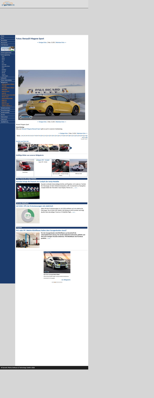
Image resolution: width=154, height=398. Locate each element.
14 (52, 136)
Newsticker (4, 40)
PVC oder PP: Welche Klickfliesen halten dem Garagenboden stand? (41, 230)
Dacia (3, 60)
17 (61, 136)
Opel (3, 68)
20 (69, 136)
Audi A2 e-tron (5, 91)
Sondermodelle (5, 112)
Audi (3, 56)
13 (49, 136)
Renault (4, 71)
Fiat (3, 61)
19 (66, 136)
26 (86, 136)
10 (41, 136)
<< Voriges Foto (42, 42)
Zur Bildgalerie (66, 280)
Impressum (4, 119)
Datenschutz (4, 117)
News (2, 38)
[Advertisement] (44, 21)
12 (46, 136)
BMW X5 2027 (5, 104)
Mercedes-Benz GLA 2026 (8, 95)
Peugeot (4, 69)
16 (58, 136)
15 (55, 136)
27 (83, 137)
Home (2, 36)
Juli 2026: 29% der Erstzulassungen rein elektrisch (34, 206)
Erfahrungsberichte (6, 53)
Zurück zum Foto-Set (22, 141)
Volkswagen (5, 76)
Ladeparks (3, 78)
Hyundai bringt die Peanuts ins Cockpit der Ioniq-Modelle (37, 182)
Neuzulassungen (5, 110)
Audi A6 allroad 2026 (7, 98)
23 (78, 136)
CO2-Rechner (4, 45)
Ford (3, 63)
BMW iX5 (4, 102)
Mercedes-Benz (6, 66)
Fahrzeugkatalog (5, 55)
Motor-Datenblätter (6, 80)
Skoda (3, 72)
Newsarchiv (4, 42)
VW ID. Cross (5, 97)
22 (75, 136)
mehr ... (76, 187)
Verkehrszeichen (5, 108)
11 (44, 136)
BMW (3, 58)
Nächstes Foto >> (61, 42)
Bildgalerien (4, 82)
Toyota (3, 74)
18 (64, 136)
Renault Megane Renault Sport (31, 129)
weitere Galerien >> (7, 106)
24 (81, 136)
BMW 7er (4, 100)
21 (72, 136)
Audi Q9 (4, 93)
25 (83, 136)
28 (86, 137)
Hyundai (4, 64)
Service (3, 115)
